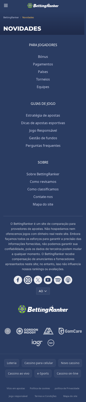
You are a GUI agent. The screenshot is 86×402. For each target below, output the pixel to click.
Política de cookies (40, 388)
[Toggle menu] (6, 5)
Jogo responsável (18, 396)
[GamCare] (70, 331)
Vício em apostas (16, 388)
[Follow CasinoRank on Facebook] (18, 280)
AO (41, 291)
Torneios (43, 79)
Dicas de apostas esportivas (43, 123)
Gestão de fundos (43, 138)
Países (43, 71)
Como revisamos (43, 181)
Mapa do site (43, 204)
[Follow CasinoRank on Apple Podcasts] (68, 280)
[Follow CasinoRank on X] (38, 280)
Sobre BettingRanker (43, 174)
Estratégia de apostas (43, 115)
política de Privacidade (67, 388)
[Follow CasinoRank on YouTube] (48, 280)
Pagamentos (43, 64)
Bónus (43, 56)
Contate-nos (43, 196)
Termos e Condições (45, 396)
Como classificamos (43, 189)
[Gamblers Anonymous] (48, 331)
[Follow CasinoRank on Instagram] (28, 280)
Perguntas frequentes (43, 145)
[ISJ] (7, 331)
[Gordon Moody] (27, 331)
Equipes (43, 87)
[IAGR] (37, 343)
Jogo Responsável (43, 130)
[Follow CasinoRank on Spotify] (58, 280)
